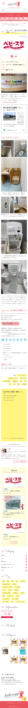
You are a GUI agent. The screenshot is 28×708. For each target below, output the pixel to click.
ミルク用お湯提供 (6, 381)
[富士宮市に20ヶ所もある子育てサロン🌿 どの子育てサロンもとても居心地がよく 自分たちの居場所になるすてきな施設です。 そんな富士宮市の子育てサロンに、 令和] (5, 651)
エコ (12, 601)
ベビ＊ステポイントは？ (11, 62)
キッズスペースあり (20, 601)
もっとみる (14, 542)
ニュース (19, 14)
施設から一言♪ (8, 69)
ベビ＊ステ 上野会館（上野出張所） (12, 491)
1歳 (10, 384)
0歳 (14, 384)
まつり (17, 595)
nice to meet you (6, 584)
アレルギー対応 (6, 598)
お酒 (4, 595)
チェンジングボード (22, 375)
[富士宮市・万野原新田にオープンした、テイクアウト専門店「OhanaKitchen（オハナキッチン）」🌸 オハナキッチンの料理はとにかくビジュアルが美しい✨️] (5, 659)
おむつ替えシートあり (12, 378)
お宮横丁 (16, 590)
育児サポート (4, 561)
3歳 (21, 381)
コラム (2, 570)
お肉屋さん (15, 593)
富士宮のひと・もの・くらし (7, 567)
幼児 (19, 384)
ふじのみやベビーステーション (7, 564)
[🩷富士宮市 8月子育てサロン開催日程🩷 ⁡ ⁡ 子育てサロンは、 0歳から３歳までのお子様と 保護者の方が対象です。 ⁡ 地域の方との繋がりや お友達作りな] (23, 642)
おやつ (4, 590)
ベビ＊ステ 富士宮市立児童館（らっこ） (14, 66)
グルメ (2, 558)
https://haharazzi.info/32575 (9, 102)
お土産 (10, 590)
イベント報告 (5, 601)
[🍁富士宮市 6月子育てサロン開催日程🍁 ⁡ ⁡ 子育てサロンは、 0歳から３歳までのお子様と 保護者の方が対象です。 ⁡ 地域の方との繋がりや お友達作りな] (23, 659)
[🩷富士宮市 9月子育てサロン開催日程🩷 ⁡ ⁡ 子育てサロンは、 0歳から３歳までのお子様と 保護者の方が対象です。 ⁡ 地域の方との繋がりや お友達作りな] (14, 642)
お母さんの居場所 (6, 593)
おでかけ (3, 555)
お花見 (22, 593)
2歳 (25, 381)
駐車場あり (15, 381)
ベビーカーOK (23, 378)
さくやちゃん (10, 595)
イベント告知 (15, 598)
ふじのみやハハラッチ (15, 706)
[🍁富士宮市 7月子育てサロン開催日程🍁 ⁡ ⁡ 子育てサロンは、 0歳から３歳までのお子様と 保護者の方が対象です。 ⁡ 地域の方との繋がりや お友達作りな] (14, 659)
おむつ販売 (17, 587)
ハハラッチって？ (11, 14)
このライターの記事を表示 (20, 461)
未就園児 (24, 384)
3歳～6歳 (23, 581)
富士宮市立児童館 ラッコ (10, 323)
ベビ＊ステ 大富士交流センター (11, 536)
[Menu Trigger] (3, 3)
